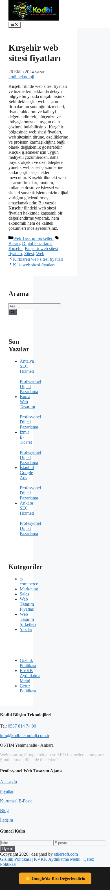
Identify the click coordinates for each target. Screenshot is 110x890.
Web (40, 253)
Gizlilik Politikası (28, 663)
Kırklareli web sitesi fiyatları (38, 259)
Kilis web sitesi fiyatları (34, 264)
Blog (4, 810)
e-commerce (29, 581)
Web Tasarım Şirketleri (33, 238)
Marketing (29, 588)
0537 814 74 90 (22, 726)
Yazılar (26, 629)
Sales (24, 594)
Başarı (14, 243)
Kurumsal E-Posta (16, 800)
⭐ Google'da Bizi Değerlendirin (55, 878)
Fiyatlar (7, 791)
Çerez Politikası (28, 688)
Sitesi (29, 253)
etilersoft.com (66, 854)
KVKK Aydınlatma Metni (30, 675)
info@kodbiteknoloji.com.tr (24, 735)
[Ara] (12, 312)
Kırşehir (15, 248)
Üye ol (7, 849)
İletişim (6, 820)
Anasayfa (8, 781)
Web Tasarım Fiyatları (27, 604)
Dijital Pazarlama (37, 243)
